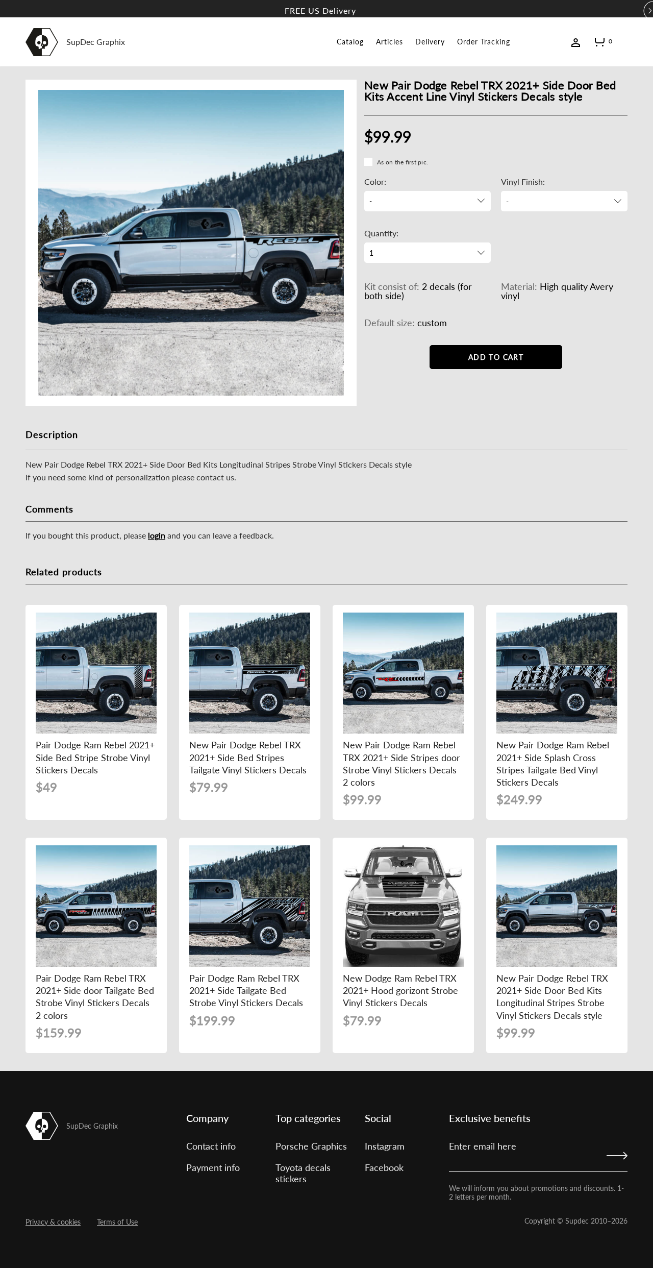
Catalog (350, 41)
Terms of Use (117, 1221)
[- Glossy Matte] (564, 201)
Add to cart (495, 357)
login (156, 535)
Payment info (213, 1167)
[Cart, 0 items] (600, 44)
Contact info (211, 1146)
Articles (389, 41)
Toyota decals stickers (303, 1173)
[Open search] (623, 41)
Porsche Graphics (311, 1146)
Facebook (384, 1167)
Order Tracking (483, 41)
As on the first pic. (402, 162)
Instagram (385, 1146)
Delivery (430, 41)
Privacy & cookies (53, 1221)
